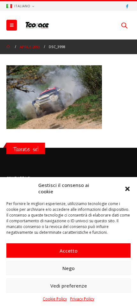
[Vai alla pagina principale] (8, 46)
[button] (127, 188)
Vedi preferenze (68, 285)
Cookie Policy (55, 299)
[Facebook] (127, 6)
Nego (68, 268)
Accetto (68, 250)
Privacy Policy (82, 299)
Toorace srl (26, 149)
